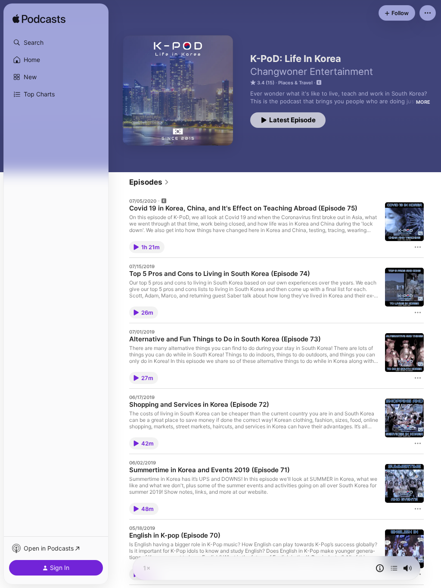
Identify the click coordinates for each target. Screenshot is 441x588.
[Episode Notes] (380, 568)
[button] (55, 42)
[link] (149, 182)
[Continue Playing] (394, 568)
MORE (423, 102)
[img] (38, 19)
